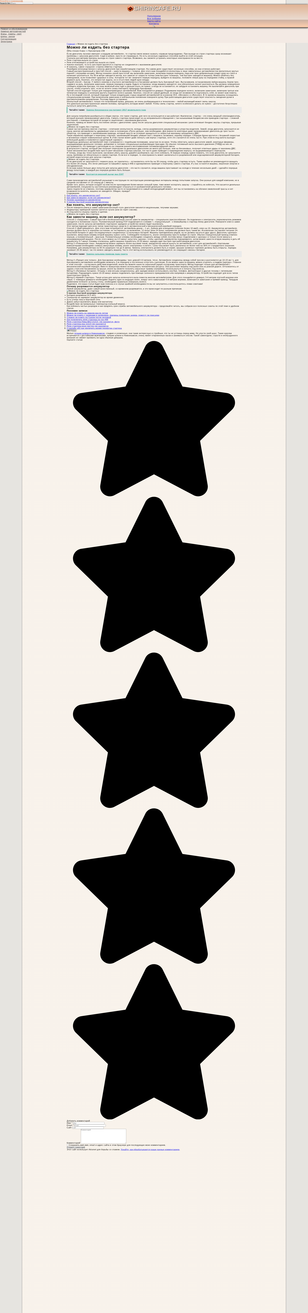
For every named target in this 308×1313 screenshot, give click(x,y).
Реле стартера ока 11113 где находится (86, 324)
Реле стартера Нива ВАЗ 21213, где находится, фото (93, 322)
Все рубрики (154, 18)
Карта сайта (154, 21)
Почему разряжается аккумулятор (84, 200)
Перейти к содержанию (11, 1)
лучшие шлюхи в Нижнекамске (89, 333)
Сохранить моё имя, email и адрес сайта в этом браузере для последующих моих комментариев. (117, 1145)
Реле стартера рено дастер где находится (88, 326)
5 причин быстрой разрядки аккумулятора (88, 202)
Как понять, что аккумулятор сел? (83, 195)
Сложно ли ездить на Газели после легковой (89, 317)
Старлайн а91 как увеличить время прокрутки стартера (94, 328)
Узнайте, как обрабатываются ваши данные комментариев (150, 1150)
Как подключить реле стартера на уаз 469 (87, 320)
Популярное (154, 16)
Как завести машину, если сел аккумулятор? (89, 198)
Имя (69, 1123)
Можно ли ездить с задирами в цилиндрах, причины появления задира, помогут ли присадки (113, 315)
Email (70, 1125)
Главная (71, 44)
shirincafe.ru (157, 8)
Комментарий (73, 1143)
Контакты (154, 23)
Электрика (6, 41)
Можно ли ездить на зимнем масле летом (87, 313)
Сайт (69, 1128)
